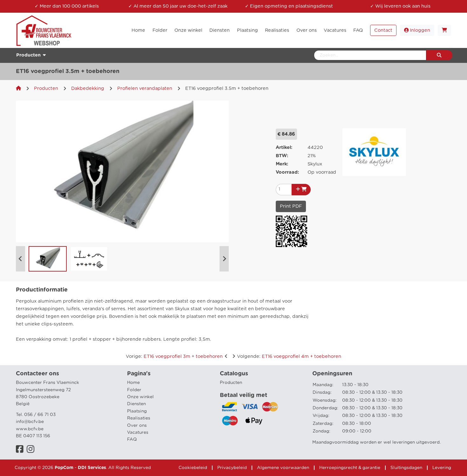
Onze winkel (140, 397)
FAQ (132, 439)
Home (133, 382)
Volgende (289, 356)
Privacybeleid (232, 468)
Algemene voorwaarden (283, 468)
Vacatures (137, 432)
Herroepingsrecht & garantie (349, 468)
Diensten (136, 404)
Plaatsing (137, 411)
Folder (134, 390)
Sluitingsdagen (406, 468)
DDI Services (92, 468)
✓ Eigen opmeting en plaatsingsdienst (289, 6)
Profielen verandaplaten (144, 88)
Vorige (174, 356)
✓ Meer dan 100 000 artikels (67, 6)
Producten (46, 88)
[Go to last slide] (20, 259)
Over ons (137, 425)
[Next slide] (224, 259)
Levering (441, 468)
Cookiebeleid (193, 468)
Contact (383, 30)
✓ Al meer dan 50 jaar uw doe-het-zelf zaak (177, 6)
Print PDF (291, 206)
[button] (48, 259)
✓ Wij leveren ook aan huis (400, 6)
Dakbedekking (87, 88)
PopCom (64, 468)
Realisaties (138, 418)
